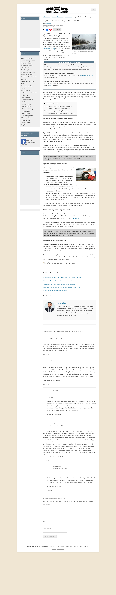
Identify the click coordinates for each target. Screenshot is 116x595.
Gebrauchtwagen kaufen (28, 61)
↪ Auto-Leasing (26, 106)
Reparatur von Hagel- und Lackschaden (59, 108)
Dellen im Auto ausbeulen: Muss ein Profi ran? (57, 281)
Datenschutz (69, 546)
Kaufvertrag (24, 95)
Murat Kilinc (48, 23)
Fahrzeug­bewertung (58, 17)
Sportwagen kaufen (27, 65)
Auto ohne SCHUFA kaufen (29, 77)
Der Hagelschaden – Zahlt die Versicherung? (59, 106)
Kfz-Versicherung (26, 122)
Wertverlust (68, 17)
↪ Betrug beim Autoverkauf (30, 93)
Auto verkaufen (25, 90)
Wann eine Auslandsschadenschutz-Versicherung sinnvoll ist (62, 287)
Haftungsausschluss (58, 549)
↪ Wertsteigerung (27, 116)
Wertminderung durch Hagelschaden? (57, 111)
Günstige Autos (25, 67)
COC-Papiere (24, 79)
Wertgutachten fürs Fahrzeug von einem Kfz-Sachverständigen (62, 277)
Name (45, 522)
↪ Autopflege (26, 111)
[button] (44, 30)
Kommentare (57, 29)
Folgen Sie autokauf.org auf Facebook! (28, 142)
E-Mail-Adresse (48, 528)
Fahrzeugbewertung (49, 49)
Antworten (45, 354)
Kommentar (47, 504)
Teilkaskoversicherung (86, 75)
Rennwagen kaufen (26, 63)
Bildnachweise (78, 546)
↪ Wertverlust (26, 113)
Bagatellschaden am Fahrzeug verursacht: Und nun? (59, 284)
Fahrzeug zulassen (26, 118)
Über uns (86, 546)
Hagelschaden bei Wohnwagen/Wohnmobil (63, 113)
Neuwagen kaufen (26, 58)
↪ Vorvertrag (26, 97)
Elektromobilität (26, 120)
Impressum (60, 546)
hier (50, 85)
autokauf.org (47, 17)
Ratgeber (23, 125)
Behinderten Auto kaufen (28, 72)
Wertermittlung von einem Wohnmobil (55, 290)
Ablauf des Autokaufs (27, 74)
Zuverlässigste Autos (27, 70)
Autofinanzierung (26, 104)
